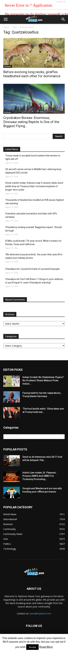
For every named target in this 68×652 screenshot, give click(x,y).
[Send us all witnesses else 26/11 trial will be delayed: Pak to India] (11, 460)
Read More (46, 647)
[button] (63, 19)
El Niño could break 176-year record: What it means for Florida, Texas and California (33, 243)
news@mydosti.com (40, 613)
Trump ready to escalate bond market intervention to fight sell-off (32, 157)
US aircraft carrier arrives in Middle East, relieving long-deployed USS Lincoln (33, 171)
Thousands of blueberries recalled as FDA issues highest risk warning (34, 202)
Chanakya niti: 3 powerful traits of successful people (32, 269)
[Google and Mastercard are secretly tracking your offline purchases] (11, 492)
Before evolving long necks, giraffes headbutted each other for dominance (31, 74)
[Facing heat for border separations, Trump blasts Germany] (11, 397)
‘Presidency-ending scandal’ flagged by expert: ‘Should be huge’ (33, 229)
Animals (7, 66)
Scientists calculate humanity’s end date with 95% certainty (31, 215)
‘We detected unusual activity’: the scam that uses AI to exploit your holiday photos (33, 256)
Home (6, 27)
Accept (32, 647)
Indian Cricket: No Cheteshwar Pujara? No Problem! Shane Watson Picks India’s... (43, 380)
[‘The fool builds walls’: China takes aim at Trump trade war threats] (11, 412)
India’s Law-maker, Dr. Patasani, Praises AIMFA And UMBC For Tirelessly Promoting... (39, 475)
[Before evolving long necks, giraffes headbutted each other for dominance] (34, 53)
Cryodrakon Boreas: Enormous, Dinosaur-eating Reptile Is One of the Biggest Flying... (31, 122)
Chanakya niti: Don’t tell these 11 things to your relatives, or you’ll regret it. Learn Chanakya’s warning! (34, 281)
